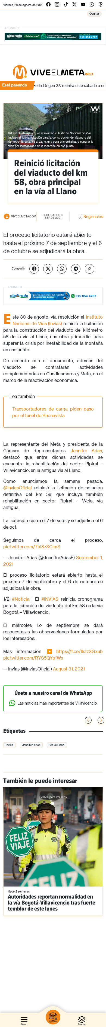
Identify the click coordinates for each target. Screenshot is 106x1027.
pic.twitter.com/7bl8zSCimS (31, 546)
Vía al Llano (56, 745)
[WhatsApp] (62, 269)
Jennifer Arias (86, 450)
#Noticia (20, 598)
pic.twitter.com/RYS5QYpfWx (33, 657)
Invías (9, 745)
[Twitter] (48, 269)
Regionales (93, 216)
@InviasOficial (17, 487)
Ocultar (94, 13)
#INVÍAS (49, 598)
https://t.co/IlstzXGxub (79, 651)
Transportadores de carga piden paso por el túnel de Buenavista (53, 412)
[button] (101, 720)
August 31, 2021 (69, 668)
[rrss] (48, 4)
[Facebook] (34, 269)
